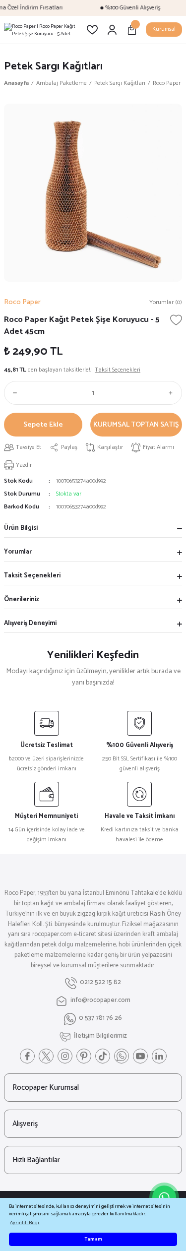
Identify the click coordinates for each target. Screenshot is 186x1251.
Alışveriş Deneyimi (30, 623)
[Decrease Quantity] (13, 393)
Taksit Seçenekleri (32, 575)
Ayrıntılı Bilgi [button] (24, 1223)
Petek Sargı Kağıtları (53, 66)
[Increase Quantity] (173, 393)
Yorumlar (18, 552)
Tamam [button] (93, 1239)
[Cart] (132, 30)
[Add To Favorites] (176, 320)
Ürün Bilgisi (21, 528)
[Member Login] (112, 30)
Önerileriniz (21, 599)
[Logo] (41, 30)
